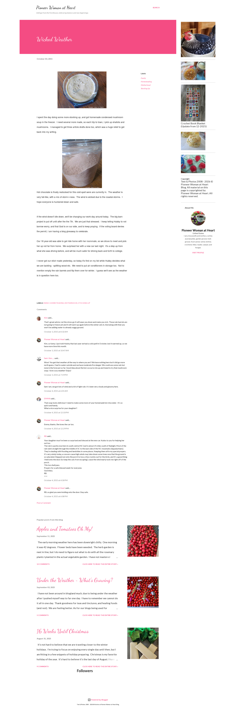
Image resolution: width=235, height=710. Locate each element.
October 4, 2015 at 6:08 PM (56, 496)
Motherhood (145, 85)
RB (45, 436)
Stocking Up (145, 88)
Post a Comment (44, 503)
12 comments (43, 564)
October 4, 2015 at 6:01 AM (56, 391)
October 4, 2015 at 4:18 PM (56, 480)
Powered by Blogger (99, 700)
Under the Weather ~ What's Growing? (75, 580)
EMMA (47, 398)
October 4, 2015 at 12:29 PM (56, 428)
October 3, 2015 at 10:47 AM (56, 350)
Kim (45, 318)
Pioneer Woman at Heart (56, 7)
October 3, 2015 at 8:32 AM (56, 331)
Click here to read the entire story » (100, 564)
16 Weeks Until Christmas (63, 631)
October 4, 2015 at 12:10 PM (56, 412)
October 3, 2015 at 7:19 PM (56, 375)
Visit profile (198, 253)
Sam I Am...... (49, 358)
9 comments (42, 666)
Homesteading (146, 82)
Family (143, 78)
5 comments (42, 615)
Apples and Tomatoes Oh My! (64, 529)
